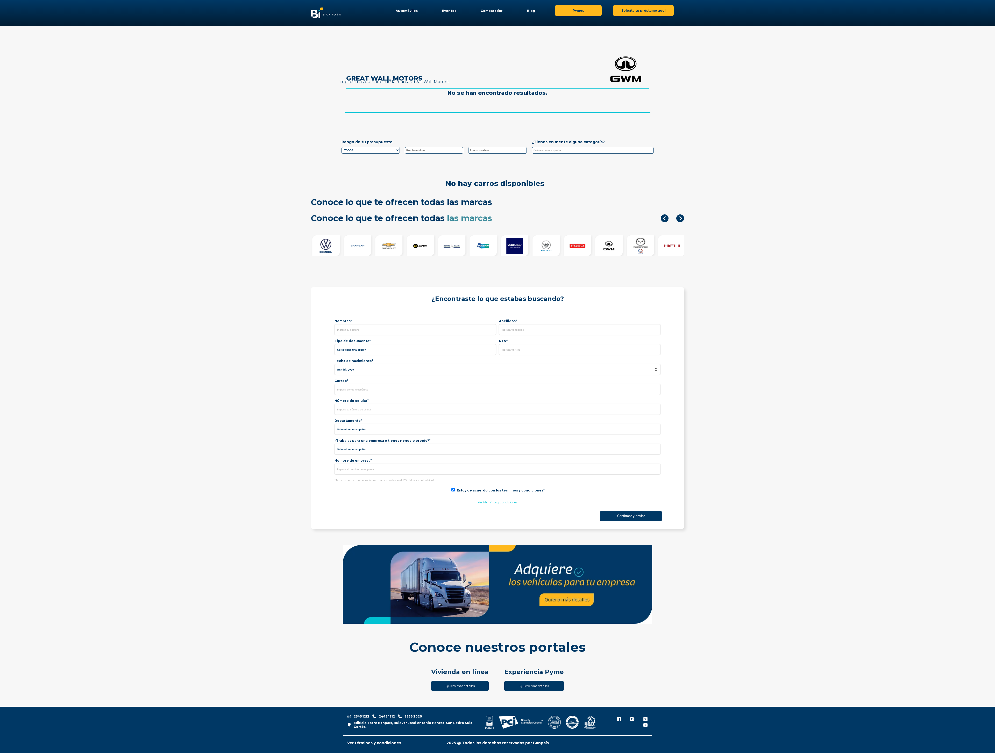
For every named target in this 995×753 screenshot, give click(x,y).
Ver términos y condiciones (497, 502)
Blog (531, 11)
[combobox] (593, 150)
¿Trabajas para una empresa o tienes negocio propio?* (382, 441)
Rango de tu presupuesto (367, 142)
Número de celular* (352, 401)
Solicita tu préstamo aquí (643, 10)
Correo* (341, 381)
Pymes (578, 10)
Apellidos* (508, 321)
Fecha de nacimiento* (354, 361)
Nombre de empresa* (353, 460)
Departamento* (348, 421)
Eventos (449, 11)
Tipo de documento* (353, 341)
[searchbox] (594, 151)
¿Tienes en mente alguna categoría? (568, 142)
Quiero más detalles (460, 686)
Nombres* (343, 321)
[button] (665, 218)
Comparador (492, 11)
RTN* (503, 341)
